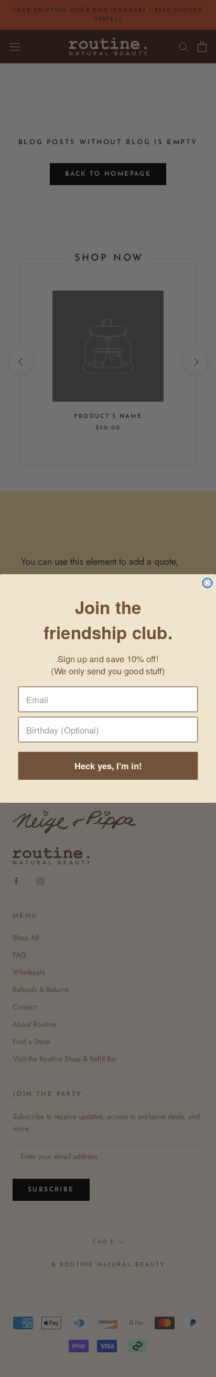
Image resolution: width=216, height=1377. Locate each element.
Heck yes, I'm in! (108, 766)
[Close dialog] (207, 582)
